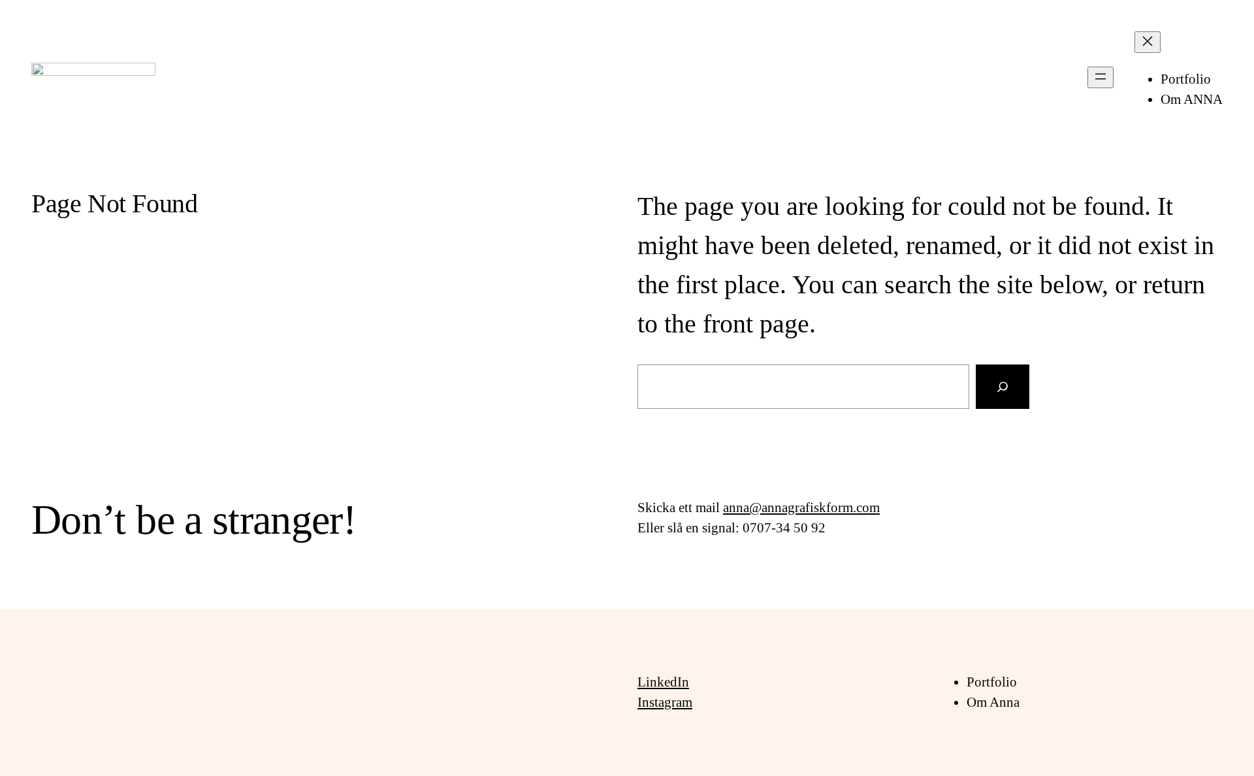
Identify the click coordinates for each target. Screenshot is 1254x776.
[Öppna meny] (1100, 77)
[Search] (1002, 386)
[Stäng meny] (1147, 42)
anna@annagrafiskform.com (801, 507)
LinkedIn (663, 682)
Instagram (664, 702)
